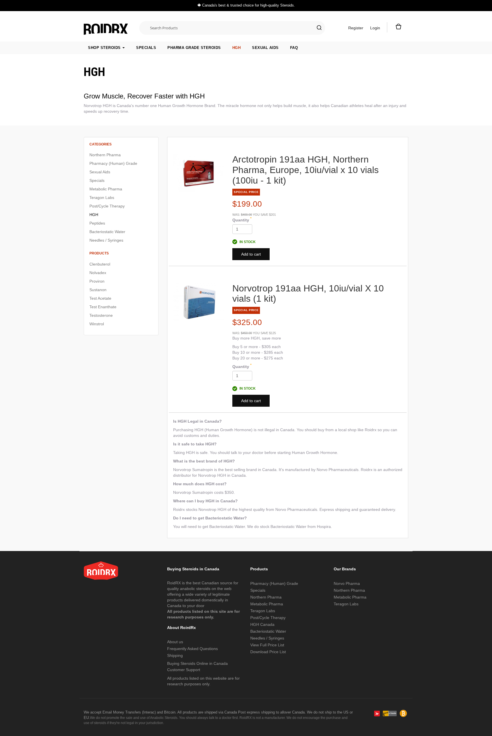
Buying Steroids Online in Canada (197, 663)
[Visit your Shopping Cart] (398, 28)
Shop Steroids (105, 48)
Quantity (241, 219)
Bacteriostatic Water (107, 231)
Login (375, 28)
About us (175, 642)
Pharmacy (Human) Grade (113, 163)
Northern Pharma (105, 155)
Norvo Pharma (347, 583)
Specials (146, 48)
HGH (236, 48)
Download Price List (268, 651)
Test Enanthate (102, 307)
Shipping (175, 655)
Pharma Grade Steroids (194, 48)
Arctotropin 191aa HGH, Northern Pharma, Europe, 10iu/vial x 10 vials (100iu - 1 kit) (305, 170)
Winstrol (96, 324)
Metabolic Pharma (105, 189)
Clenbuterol (99, 264)
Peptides (97, 223)
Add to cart (251, 254)
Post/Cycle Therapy (107, 206)
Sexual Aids (265, 48)
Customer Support (183, 669)
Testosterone (101, 315)
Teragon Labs (101, 197)
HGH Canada (262, 624)
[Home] (106, 26)
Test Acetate (100, 298)
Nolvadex (97, 272)
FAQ (294, 48)
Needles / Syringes (106, 240)
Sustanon (97, 289)
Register (355, 28)
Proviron (96, 281)
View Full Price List (267, 645)
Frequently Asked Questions (192, 648)
